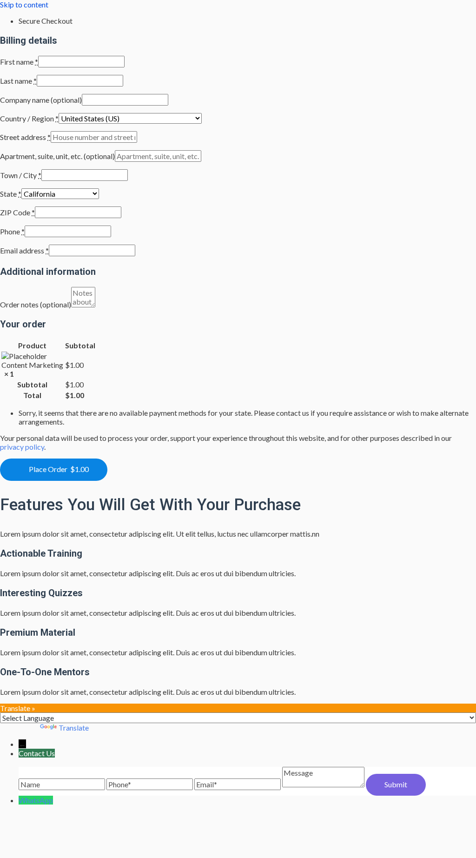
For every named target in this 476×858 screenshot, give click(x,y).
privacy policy (22, 446)
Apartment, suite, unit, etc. (57, 156)
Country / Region (29, 118)
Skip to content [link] (24, 4)
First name (19, 61)
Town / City (20, 175)
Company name (41, 99)
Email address (24, 250)
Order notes (35, 304)
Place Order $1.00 (59, 469)
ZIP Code (17, 212)
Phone (12, 231)
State (10, 193)
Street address (25, 137)
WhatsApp (36, 800)
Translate (74, 727)
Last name (18, 80)
